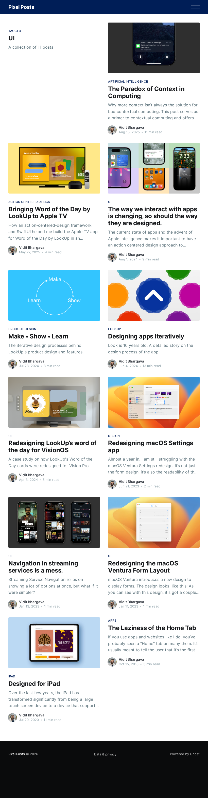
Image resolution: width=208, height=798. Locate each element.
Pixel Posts (21, 7)
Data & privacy (105, 754)
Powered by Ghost (185, 754)
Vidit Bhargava (131, 127)
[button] (195, 7)
